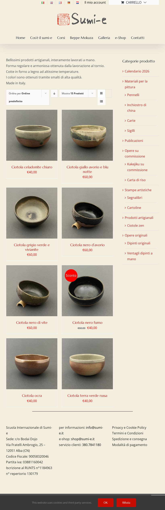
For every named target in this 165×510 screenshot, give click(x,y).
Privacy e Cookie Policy (129, 427)
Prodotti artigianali (139, 217)
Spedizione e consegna (129, 439)
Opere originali (136, 235)
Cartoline (134, 207)
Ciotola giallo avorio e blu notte (87, 169)
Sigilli (131, 130)
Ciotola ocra (32, 395)
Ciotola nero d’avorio (87, 245)
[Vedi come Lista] (101, 101)
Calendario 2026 (137, 71)
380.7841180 (91, 445)
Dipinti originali (138, 243)
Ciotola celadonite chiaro (31, 167)
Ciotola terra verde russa (87, 395)
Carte (131, 120)
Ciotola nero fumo (87, 322)
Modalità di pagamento (129, 445)
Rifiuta (126, 502)
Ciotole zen (135, 225)
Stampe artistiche (138, 190)
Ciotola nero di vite (31, 322)
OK (106, 502)
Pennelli (133, 95)
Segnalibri (134, 197)
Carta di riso (136, 180)
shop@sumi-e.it (83, 439)
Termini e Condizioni (127, 433)
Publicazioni (134, 140)
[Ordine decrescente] (54, 93)
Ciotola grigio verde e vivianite (32, 247)
